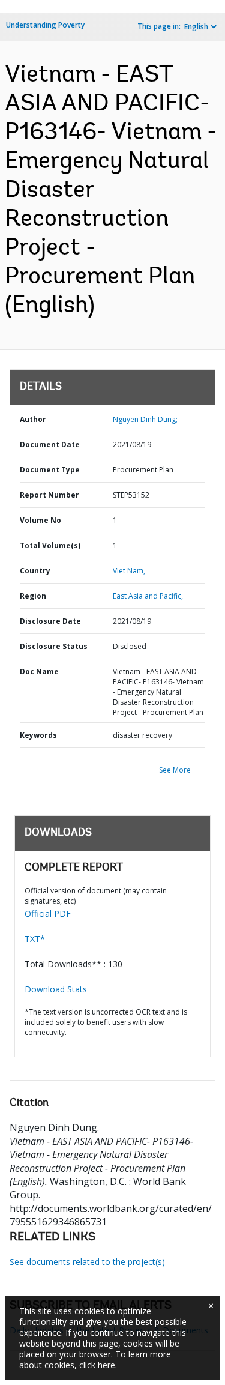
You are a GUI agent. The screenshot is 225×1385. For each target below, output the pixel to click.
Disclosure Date (50, 621)
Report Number (49, 495)
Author (33, 419)
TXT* (35, 938)
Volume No (40, 520)
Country (35, 571)
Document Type (50, 470)
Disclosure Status (54, 646)
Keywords (38, 735)
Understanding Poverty (45, 25)
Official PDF (48, 913)
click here (97, 1365)
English (196, 27)
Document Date (50, 444)
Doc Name (39, 671)
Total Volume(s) (50, 545)
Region (33, 596)
